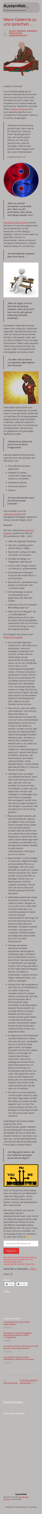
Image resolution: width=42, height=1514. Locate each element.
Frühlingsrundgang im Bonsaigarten (29, 1381)
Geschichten (15, 33)
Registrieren (11, 1251)
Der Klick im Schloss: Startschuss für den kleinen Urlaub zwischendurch (21, 1347)
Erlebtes (21, 31)
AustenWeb (15, 5)
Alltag (12, 31)
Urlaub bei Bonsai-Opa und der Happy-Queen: (17, 1323)
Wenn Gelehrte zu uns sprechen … (20, 21)
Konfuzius (23, 109)
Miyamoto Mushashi (13, 637)
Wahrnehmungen (11, 1383)
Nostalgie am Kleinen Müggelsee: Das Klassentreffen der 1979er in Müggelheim (18, 1335)
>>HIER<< (32, 1268)
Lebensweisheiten (18, 35)
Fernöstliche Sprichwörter (16, 222)
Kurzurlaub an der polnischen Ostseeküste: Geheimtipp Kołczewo (19, 1358)
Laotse (14, 109)
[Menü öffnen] (27, 7)
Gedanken (32, 31)
